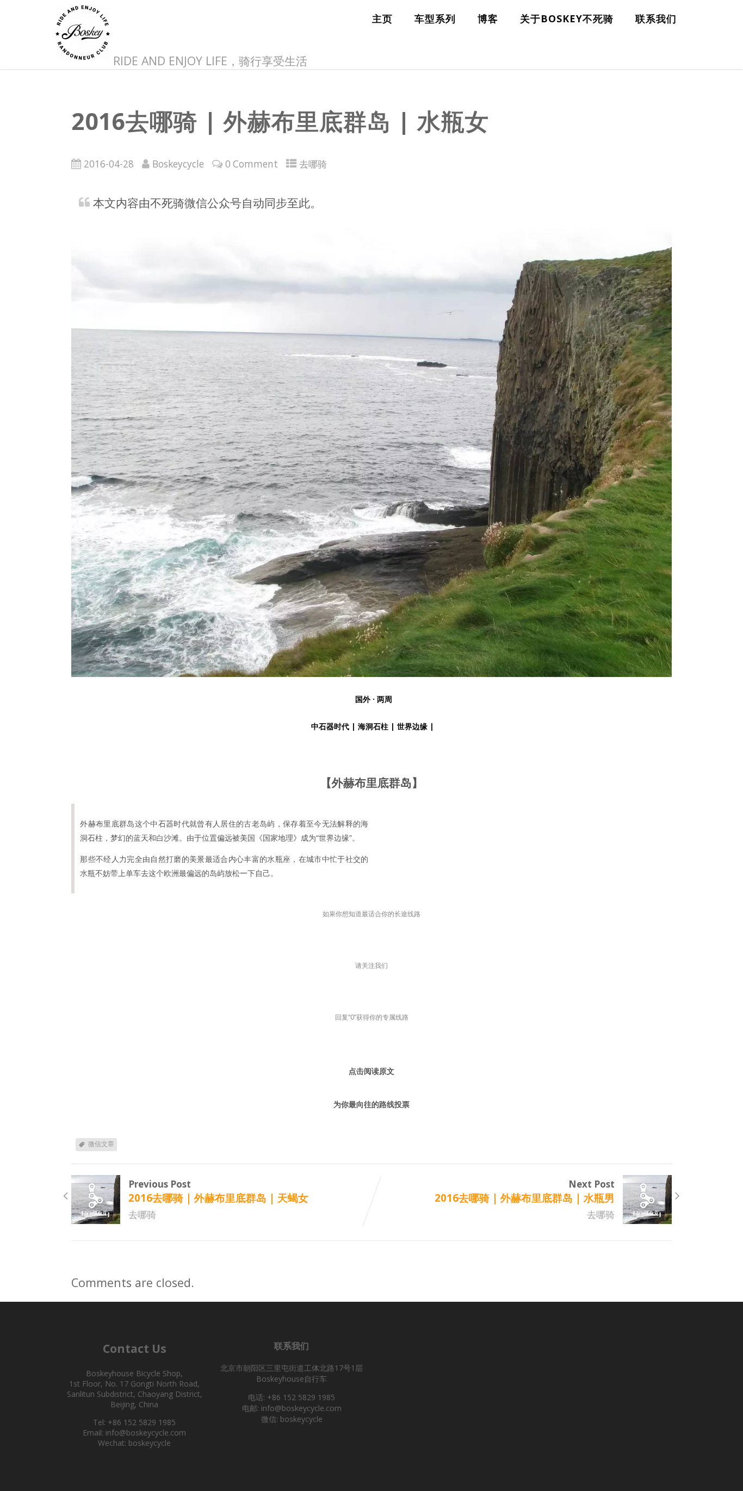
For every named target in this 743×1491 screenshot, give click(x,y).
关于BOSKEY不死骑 (567, 18)
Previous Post (218, 1191)
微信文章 (101, 1143)
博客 (488, 18)
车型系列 (435, 18)
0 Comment (251, 164)
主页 (382, 18)
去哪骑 (313, 164)
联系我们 (656, 18)
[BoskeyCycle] (82, 61)
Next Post (525, 1191)
